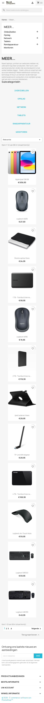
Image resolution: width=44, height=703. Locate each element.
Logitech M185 (22, 337)
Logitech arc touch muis (22, 533)
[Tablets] (21, 112)
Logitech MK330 (22, 612)
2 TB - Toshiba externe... (22, 376)
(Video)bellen (10, 32)
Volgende (36, 628)
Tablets (7, 41)
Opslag (7, 35)
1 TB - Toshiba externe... (22, 297)
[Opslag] (21, 96)
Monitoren (8, 48)
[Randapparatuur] (21, 121)
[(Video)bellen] (21, 88)
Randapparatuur (11, 44)
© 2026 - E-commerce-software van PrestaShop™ (16, 699)
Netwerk (8, 38)
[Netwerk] (21, 104)
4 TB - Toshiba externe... (22, 494)
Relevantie (22, 139)
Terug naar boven (31, 634)
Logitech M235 (22, 219)
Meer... (9, 27)
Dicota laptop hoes (22, 258)
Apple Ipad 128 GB (22, 179)
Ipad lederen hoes (22, 415)
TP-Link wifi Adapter (22, 455)
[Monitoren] (21, 129)
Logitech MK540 (22, 573)
